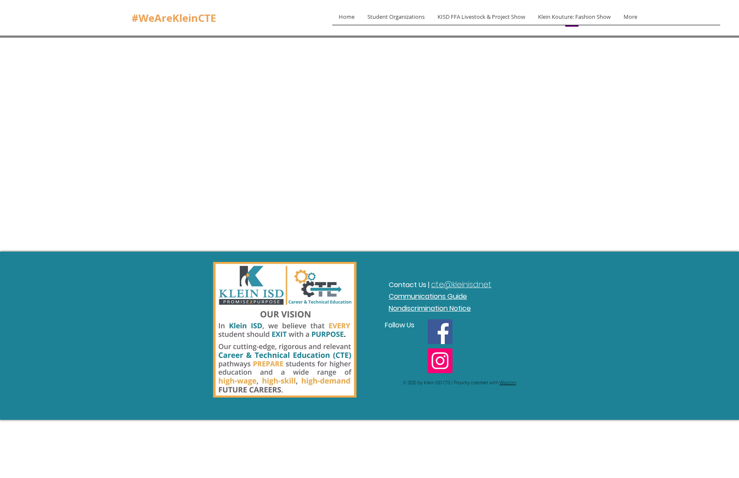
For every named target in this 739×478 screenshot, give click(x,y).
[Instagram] (440, 360)
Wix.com (508, 383)
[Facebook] (440, 331)
